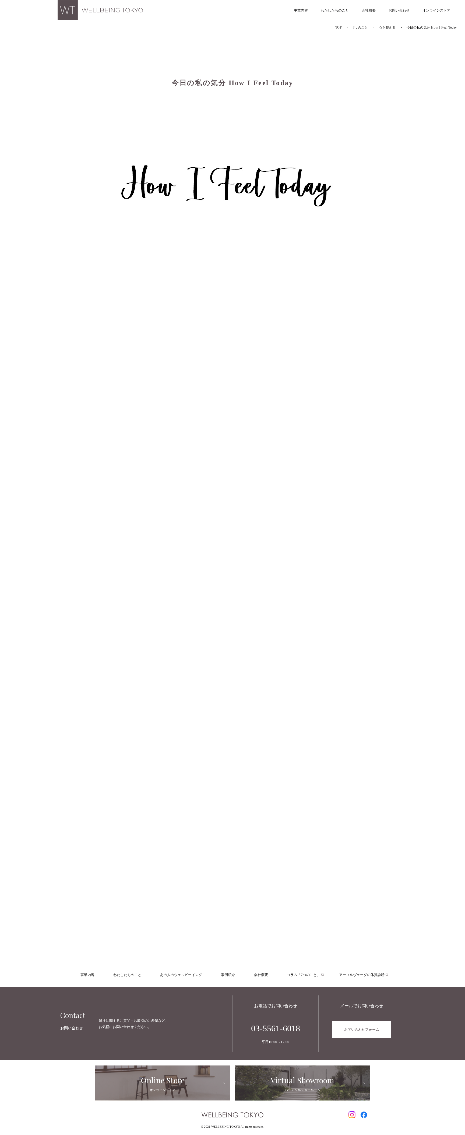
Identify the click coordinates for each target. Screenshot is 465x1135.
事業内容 (87, 975)
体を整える (282, 596)
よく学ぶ (257, 618)
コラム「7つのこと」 (303, 975)
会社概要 (261, 975)
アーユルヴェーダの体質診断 (362, 975)
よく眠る (183, 596)
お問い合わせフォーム (361, 1029)
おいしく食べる (232, 596)
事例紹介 (228, 975)
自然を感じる (207, 618)
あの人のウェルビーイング (181, 975)
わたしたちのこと (127, 975)
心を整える (331, 596)
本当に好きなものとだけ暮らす (133, 599)
